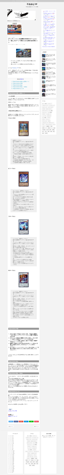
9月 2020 (10, 454)
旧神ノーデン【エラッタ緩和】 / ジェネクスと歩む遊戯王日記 (49, 21)
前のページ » (36, 426)
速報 (48, 131)
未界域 (46, 133)
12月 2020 (10, 450)
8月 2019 (10, 471)
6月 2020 (10, 458)
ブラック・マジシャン (46, 119)
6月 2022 (10, 438)
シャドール (44, 115)
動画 (51, 131)
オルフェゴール (45, 110)
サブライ (29, 446)
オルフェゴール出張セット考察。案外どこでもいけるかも (51, 94)
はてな (26, 421)
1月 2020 (10, 464)
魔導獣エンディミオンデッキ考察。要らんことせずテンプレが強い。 (51, 77)
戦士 (43, 131)
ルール (54, 124)
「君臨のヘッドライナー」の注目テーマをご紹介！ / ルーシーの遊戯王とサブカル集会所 (49, 25)
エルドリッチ (44, 107)
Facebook (16, 421)
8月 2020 (10, 455)
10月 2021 (10, 443)
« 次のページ (10, 426)
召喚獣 (53, 129)
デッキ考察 (44, 117)
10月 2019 (10, 468)
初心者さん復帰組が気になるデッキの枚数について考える (51, 85)
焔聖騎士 (48, 126)
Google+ (21, 421)
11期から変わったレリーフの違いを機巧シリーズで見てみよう (51, 68)
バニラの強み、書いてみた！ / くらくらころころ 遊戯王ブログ (49, 30)
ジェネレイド (34, 446)
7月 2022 (10, 436)
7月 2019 (10, 472)
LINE (31, 421)
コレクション (44, 112)
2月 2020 (10, 463)
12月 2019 (10, 466)
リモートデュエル (49, 124)
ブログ (29, 453)
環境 (51, 126)
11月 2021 (10, 441)
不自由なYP (32, 4)
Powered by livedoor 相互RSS (48, 46)
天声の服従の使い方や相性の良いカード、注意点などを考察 (51, 64)
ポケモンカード (51, 122)
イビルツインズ (45, 105)
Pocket (36, 421)
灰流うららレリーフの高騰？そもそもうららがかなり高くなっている (51, 59)
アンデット (50, 103)
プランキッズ (36, 451)
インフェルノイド (52, 105)
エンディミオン (50, 107)
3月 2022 (10, 439)
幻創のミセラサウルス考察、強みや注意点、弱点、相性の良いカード (51, 55)
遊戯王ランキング (12, 416)
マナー (43, 124)
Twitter (10, 421)
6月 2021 (10, 445)
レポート (43, 126)
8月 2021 (10, 444)
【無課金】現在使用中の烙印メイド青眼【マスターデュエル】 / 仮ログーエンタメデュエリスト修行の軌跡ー (49, 38)
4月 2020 (10, 460)
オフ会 (43, 108)
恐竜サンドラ (28, 460)
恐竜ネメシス (33, 460)
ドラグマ (48, 117)
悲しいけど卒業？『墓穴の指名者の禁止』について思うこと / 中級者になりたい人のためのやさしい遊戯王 (49, 27)
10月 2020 (10, 453)
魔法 (43, 133)
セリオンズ (49, 115)
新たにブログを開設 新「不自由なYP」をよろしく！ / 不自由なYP (48, 35)
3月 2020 (10, 462)
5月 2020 (10, 459)
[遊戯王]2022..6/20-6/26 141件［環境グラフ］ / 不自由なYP (48, 41)
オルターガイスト (49, 108)
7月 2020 (10, 457)
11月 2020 (10, 452)
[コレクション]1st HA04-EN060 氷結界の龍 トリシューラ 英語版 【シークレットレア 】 (50, 73)
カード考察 (50, 110)
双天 (46, 131)
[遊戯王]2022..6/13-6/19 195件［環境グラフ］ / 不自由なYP (48, 44)
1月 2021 (10, 449)
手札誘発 (43, 129)
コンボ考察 (50, 112)
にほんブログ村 (12, 410)
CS (42, 103)
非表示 (21, 79)
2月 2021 (10, 448)
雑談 (37, 460)
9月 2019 (10, 469)
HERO (46, 103)
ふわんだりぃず (45, 122)
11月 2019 (10, 467)
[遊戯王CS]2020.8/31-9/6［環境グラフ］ (50, 81)
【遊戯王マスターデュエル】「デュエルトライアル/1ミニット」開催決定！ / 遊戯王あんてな (49, 16)
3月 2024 (10, 435)
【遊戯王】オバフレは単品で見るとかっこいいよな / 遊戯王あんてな (49, 19)
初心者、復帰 (49, 129)
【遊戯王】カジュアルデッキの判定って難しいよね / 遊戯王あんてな (49, 13)
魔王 (54, 131)
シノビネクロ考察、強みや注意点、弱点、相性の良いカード (51, 90)
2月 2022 (10, 440)
